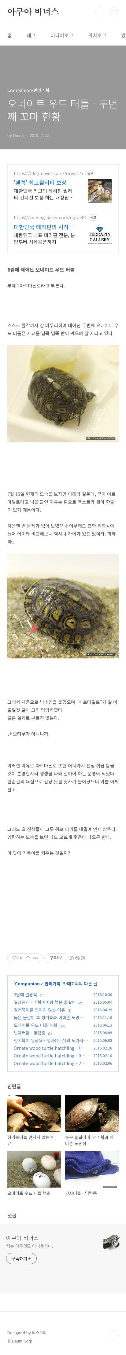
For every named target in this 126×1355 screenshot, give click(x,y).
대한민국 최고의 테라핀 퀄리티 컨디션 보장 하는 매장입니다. (44, 194)
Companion (27, 983)
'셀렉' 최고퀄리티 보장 (40, 182)
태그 (31, 35)
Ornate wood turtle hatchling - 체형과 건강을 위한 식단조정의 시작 (50, 1051)
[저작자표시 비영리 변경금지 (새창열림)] (77, 958)
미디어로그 (61, 35)
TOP (114, 1335)
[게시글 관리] (35, 958)
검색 (100, 12)
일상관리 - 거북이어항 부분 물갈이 (45, 1002)
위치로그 (97, 35)
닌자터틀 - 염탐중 (30, 1033)
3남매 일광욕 (25, 994)
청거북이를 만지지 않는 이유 (39, 1010)
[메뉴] (114, 11)
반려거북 (53, 983)
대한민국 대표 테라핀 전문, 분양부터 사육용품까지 (44, 238)
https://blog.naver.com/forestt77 (49, 173)
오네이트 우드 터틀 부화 (35, 1025)
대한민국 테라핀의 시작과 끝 (44, 226)
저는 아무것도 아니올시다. (29, 1246)
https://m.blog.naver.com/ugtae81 (50, 217)
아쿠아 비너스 (33, 12)
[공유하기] (28, 958)
